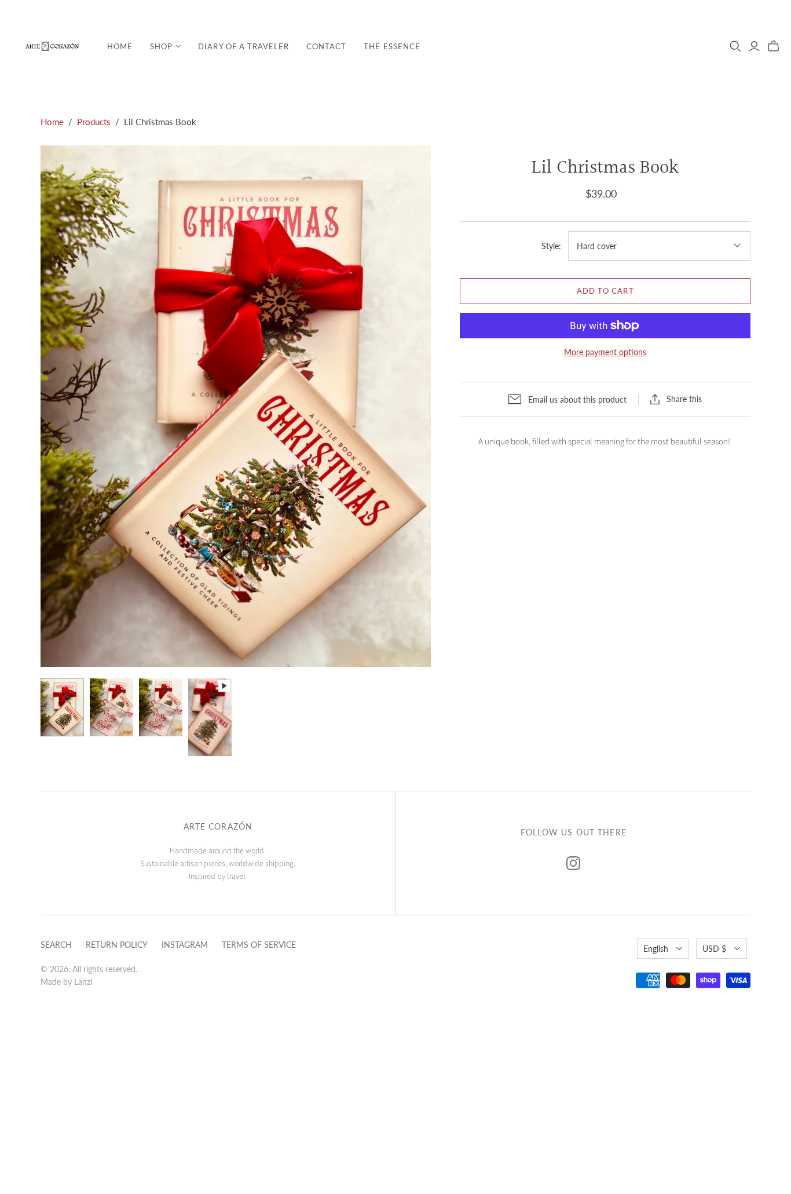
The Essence (392, 46)
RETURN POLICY (117, 945)
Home (120, 46)
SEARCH (56, 945)
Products (94, 121)
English (655, 949)
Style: (551, 246)
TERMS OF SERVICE (259, 945)
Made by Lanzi (66, 982)
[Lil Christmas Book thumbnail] (62, 707)
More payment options (605, 352)
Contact (326, 46)
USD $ (714, 949)
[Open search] (735, 46)
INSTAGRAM (185, 945)
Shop (161, 46)
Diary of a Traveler (243, 46)
